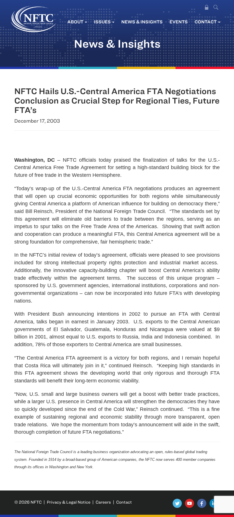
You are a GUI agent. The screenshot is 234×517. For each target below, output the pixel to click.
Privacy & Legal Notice (68, 502)
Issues (103, 21)
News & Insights (142, 21)
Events (179, 21)
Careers (103, 502)
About (75, 21)
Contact (206, 21)
